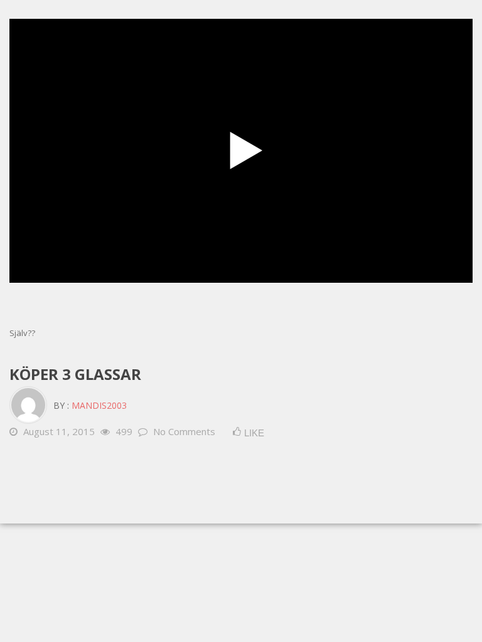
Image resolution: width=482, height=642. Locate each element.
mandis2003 (99, 405)
